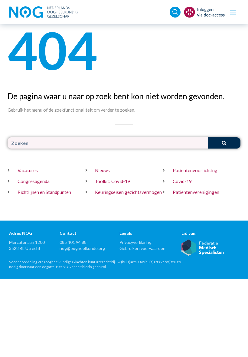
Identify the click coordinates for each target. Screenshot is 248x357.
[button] (233, 12)
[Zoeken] (224, 143)
